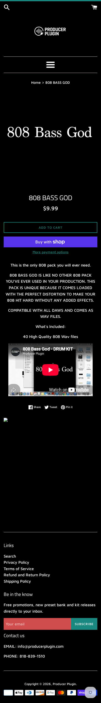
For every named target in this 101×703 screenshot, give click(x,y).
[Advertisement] (50, 474)
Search (10, 556)
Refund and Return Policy (27, 575)
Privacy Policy (16, 562)
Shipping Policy (17, 581)
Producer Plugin (64, 684)
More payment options (51, 252)
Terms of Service (19, 568)
